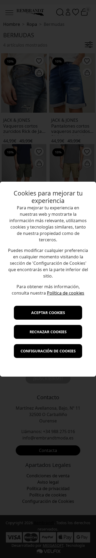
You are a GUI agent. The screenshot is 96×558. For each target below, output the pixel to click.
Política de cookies (65, 293)
